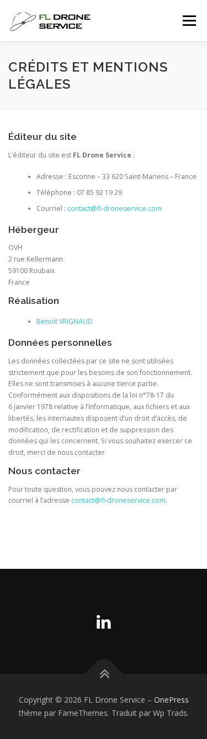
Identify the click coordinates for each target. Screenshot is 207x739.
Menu (188, 20)
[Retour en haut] (103, 674)
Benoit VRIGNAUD (64, 321)
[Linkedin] (104, 621)
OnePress (171, 699)
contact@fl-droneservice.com (114, 208)
